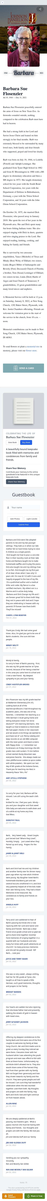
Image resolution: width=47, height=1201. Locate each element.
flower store (31, 350)
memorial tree (33, 346)
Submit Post (24, 524)
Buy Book (26, 442)
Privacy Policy (16, 1190)
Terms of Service (30, 1190)
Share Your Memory (16, 481)
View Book (12, 442)
